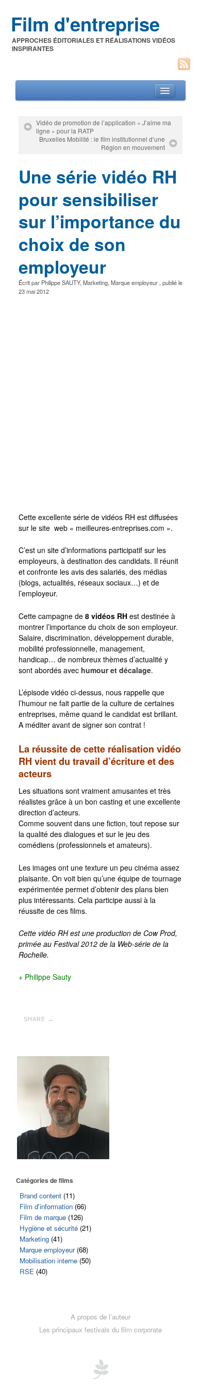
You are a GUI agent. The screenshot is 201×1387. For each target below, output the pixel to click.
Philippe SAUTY (60, 282)
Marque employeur (134, 282)
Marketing (95, 282)
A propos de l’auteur (100, 1317)
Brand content (40, 1195)
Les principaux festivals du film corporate (100, 1329)
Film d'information (46, 1206)
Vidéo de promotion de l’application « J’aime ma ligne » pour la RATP (103, 127)
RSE (27, 1271)
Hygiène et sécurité (49, 1228)
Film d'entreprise (85, 23)
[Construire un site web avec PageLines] (100, 1368)
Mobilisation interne (48, 1260)
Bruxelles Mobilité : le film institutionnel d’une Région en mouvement (102, 143)
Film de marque (43, 1217)
